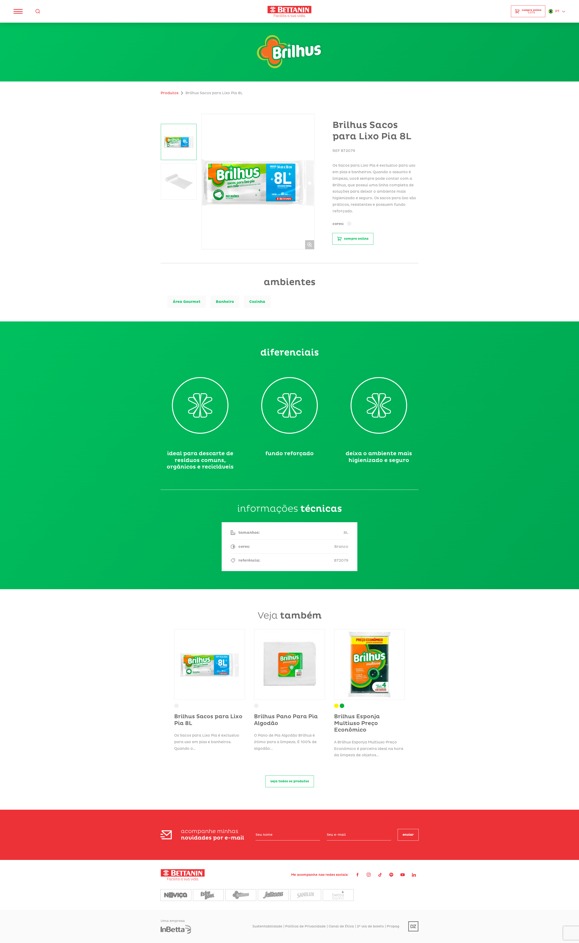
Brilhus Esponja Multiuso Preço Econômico (357, 723)
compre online (356, 239)
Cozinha (257, 301)
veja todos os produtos (289, 781)
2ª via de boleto (370, 926)
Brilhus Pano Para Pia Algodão (286, 720)
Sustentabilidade (267, 926)
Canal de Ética (341, 926)
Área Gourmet (186, 301)
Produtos (169, 93)
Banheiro (225, 301)
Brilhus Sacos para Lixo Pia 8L (208, 720)
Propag (393, 926)
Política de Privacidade (305, 926)
